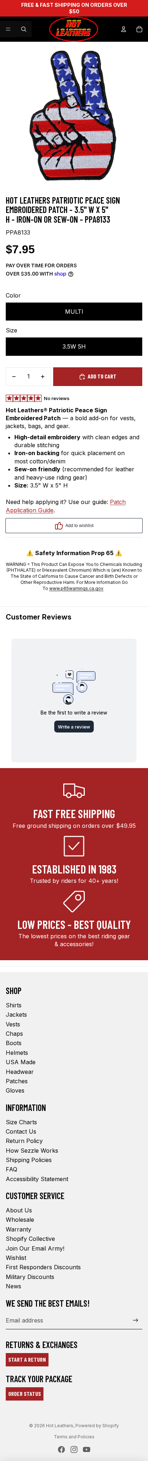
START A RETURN (27, 1359)
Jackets (16, 1014)
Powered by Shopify (97, 1425)
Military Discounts (30, 1276)
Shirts (14, 1005)
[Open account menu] (123, 29)
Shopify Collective (30, 1238)
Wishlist (16, 1257)
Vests (13, 1024)
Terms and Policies (74, 1436)
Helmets (17, 1052)
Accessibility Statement (37, 1179)
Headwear (20, 1071)
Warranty (18, 1229)
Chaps (14, 1033)
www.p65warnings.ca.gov (76, 588)
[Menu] (8, 29)
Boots (14, 1043)
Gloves (15, 1090)
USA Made (21, 1062)
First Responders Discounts (43, 1267)
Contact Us (21, 1131)
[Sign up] (135, 1320)
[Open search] (24, 29)
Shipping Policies (29, 1159)
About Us (19, 1210)
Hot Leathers (59, 1425)
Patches (17, 1081)
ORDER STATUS (24, 1393)
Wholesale (20, 1219)
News (13, 1286)
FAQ (11, 1169)
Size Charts (21, 1122)
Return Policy (24, 1140)
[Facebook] (61, 1449)
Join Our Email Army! (35, 1248)
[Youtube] (86, 1449)
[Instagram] (74, 1449)
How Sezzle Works (32, 1150)
